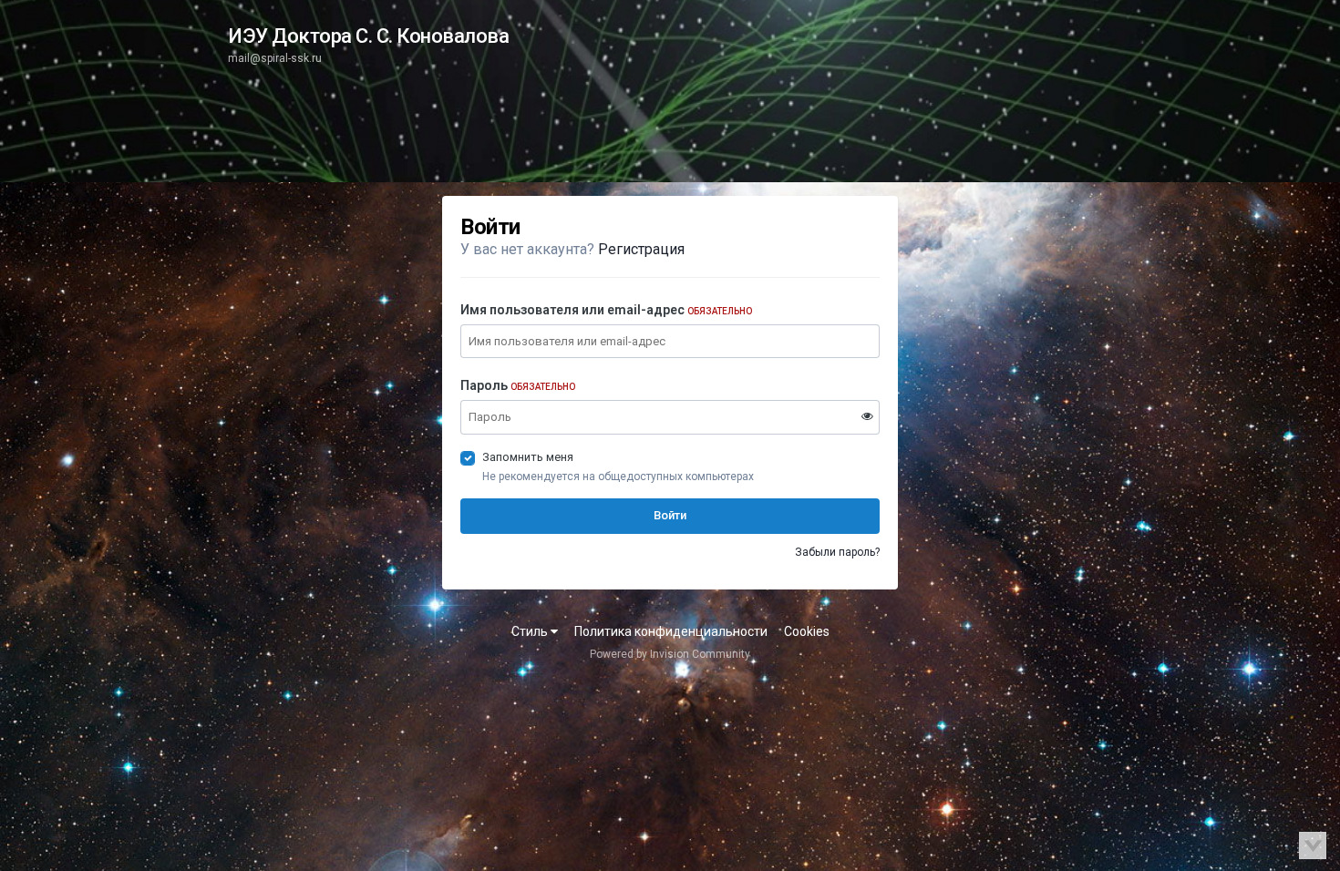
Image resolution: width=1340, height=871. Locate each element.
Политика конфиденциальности (671, 631)
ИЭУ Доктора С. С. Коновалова (368, 36)
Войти (670, 515)
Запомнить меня (527, 457)
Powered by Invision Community (670, 654)
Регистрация (641, 249)
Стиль (531, 631)
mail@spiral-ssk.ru (275, 58)
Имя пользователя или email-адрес (606, 309)
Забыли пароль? (837, 552)
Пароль (517, 385)
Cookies (807, 631)
